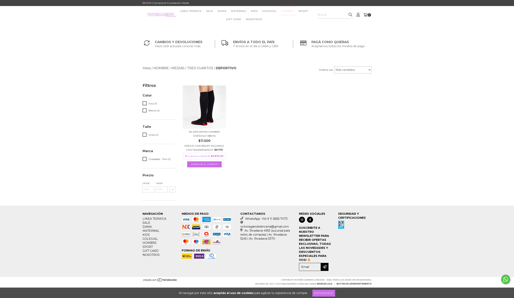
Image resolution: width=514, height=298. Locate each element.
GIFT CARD (233, 19)
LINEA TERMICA (191, 10)
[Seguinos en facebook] (310, 220)
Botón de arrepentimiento (354, 284)
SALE (209, 10)
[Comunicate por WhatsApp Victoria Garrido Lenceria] (505, 279)
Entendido (323, 293)
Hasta (159, 183)
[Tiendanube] (160, 281)
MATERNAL (239, 10)
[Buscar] (350, 14)
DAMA (222, 10)
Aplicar (172, 189)
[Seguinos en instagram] (302, 220)
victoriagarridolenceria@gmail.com (264, 226)
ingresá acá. (325, 284)
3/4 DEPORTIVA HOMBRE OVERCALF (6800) (204, 133)
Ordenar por (326, 69)
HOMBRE (287, 10)
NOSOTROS (254, 19)
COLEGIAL (269, 10)
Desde (146, 183)
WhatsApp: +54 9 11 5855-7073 (266, 219)
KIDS (254, 10)
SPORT (303, 10)
